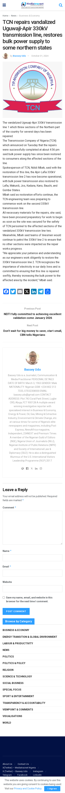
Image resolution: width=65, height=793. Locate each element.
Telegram (7, 775)
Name (7, 551)
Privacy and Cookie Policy (27, 788)
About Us (7, 764)
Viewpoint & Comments (18, 709)
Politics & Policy (14, 663)
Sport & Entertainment (18, 696)
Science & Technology (17, 676)
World (7, 722)
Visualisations (12, 716)
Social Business (13, 683)
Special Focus (12, 689)
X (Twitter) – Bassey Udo (15, 771)
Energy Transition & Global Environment (30, 636)
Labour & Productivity (18, 643)
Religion (8, 670)
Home (5, 16)
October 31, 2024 (39, 56)
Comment (9, 507)
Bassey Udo (19, 56)
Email (7, 566)
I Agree (52, 788)
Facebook (22, 775)
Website (7, 582)
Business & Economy (29, 16)
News (13, 16)
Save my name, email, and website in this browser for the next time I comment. (29, 599)
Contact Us (23, 764)
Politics (8, 656)
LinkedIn (37, 775)
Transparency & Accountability (24, 703)
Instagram (38, 771)
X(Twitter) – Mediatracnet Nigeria (19, 767)
